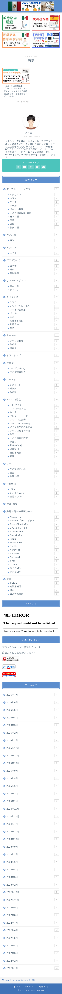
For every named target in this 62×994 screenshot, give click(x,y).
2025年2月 (31, 793)
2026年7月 (31, 695)
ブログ (31, 363)
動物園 (33, 388)
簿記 (33, 590)
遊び (33, 224)
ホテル (33, 206)
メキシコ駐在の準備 (33, 431)
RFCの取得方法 (33, 409)
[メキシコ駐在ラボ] (31, 9)
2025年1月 (31, 801)
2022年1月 (31, 968)
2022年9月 (31, 907)
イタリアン (33, 194)
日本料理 (33, 216)
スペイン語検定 (33, 310)
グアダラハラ (31, 260)
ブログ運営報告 (33, 372)
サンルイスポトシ (31, 280)
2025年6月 (31, 786)
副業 (33, 434)
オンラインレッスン (33, 306)
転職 (33, 456)
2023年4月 (31, 869)
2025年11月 (31, 755)
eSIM (33, 489)
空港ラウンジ (33, 496)
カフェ (33, 198)
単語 (33, 328)
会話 (33, 317)
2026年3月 (31, 725)
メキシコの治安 (33, 420)
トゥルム (31, 335)
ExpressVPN (33, 531)
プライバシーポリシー (25, 987)
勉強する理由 (33, 321)
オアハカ (31, 235)
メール (33, 313)
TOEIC (33, 583)
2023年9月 (31, 846)
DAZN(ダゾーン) (33, 528)
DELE (33, 302)
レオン (31, 463)
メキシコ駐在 (31, 399)
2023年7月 (31, 854)
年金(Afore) (33, 445)
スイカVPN (33, 568)
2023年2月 (31, 884)
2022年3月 (31, 953)
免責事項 (42, 987)
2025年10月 (31, 763)
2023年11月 (31, 831)
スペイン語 (31, 297)
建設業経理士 (33, 586)
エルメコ (33, 286)
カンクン (31, 247)
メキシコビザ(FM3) (33, 423)
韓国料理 (33, 227)
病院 (33, 220)
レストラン (33, 385)
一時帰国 (31, 484)
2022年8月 (31, 915)
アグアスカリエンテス (31, 189)
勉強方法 (33, 324)
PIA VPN (33, 553)
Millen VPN (33, 542)
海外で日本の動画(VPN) (31, 511)
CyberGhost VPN (33, 524)
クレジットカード (33, 416)
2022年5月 (31, 938)
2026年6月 (31, 702)
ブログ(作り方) (33, 368)
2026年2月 (31, 732)
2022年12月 (31, 892)
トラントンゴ (31, 355)
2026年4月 (31, 717)
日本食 (33, 266)
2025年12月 (31, 748)
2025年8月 (31, 778)
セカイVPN (33, 572)
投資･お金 (31, 503)
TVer (33, 561)
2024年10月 (31, 816)
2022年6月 (31, 930)
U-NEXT (33, 564)
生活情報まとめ (33, 469)
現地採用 (33, 449)
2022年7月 (31, 922)
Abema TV (33, 517)
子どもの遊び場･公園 (33, 213)
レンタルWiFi (33, 493)
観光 (33, 240)
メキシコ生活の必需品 (33, 427)
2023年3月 (31, 877)
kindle (33, 539)
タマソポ (33, 289)
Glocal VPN (33, 535)
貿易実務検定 (33, 594)
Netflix (33, 546)
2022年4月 (31, 945)
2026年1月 (31, 740)
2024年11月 (31, 808)
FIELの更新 (33, 405)
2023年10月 (31, 839)
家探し (33, 442)
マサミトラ (31, 379)
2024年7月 (31, 824)
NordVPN (33, 550)
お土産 (33, 412)
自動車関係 (33, 453)
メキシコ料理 (33, 209)
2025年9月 (31, 770)
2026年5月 (31, 710)
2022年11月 (31, 900)
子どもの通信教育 (33, 438)
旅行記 (33, 344)
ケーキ (33, 202)
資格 (31, 579)
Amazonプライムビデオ (33, 520)
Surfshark (33, 557)
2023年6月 (31, 862)
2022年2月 (31, 960)
